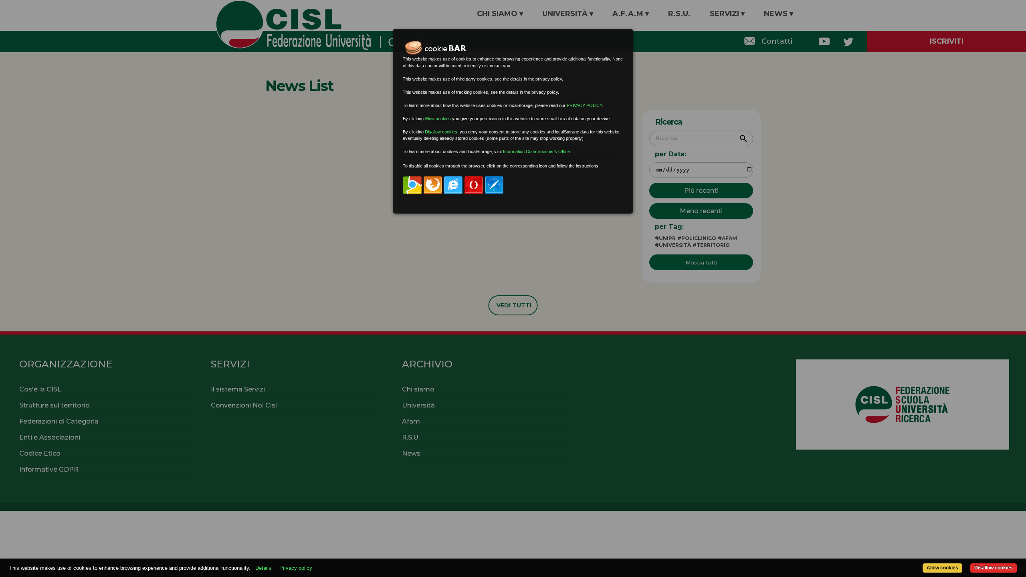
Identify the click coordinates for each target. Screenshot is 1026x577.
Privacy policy (295, 568)
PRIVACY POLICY (584, 105)
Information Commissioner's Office (536, 151)
